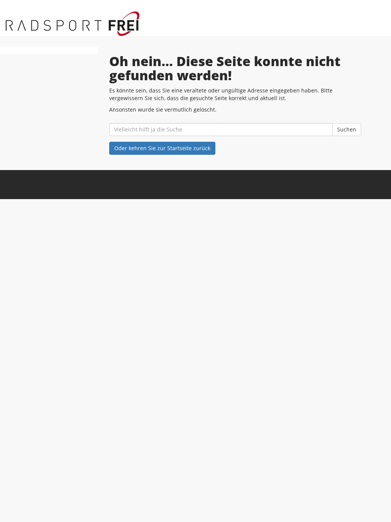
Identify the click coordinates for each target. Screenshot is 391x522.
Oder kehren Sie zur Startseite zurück (162, 148)
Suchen (346, 129)
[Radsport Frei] (84, 23)
